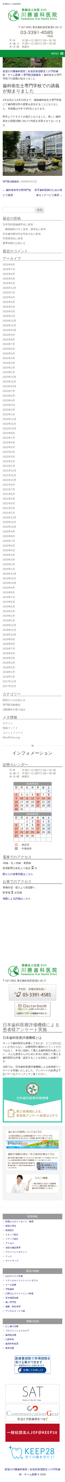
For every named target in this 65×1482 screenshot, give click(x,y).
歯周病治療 (10, 1335)
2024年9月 (9, 334)
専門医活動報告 (11, 181)
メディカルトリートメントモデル (21, 1280)
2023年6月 (9, 395)
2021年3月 (9, 503)
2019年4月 (9, 611)
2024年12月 (9, 320)
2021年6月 (9, 493)
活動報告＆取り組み (14, 709)
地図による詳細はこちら (17, 898)
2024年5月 (9, 353)
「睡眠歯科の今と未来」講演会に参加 (24, 229)
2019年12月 (9, 573)
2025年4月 (9, 306)
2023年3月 (9, 404)
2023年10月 (9, 386)
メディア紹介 (11, 1239)
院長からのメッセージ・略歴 (19, 1221)
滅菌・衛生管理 (13, 1306)
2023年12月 (9, 376)
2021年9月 (9, 484)
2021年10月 (9, 480)
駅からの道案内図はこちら (18, 874)
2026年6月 (9, 273)
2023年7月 (9, 391)
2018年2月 (9, 671)
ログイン (8, 723)
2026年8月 (9, 264)
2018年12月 (9, 625)
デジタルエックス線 (15, 1311)
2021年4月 (9, 498)
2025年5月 (9, 302)
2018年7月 (9, 648)
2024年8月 (9, 339)
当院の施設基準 (13, 1247)
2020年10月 (9, 526)
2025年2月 (9, 315)
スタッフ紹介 (11, 1234)
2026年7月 (9, 269)
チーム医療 (10, 1285)
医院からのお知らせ (14, 700)
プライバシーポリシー (16, 1252)
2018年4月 (9, 662)
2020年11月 (9, 522)
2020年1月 (9, 569)
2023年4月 (9, 400)
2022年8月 (9, 433)
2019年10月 (9, 582)
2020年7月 (9, 540)
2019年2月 (9, 615)
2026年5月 (9, 278)
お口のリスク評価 (14, 1276)
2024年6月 (9, 348)
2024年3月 (9, 362)
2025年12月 (9, 287)
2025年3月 (9, 311)
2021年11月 (9, 475)
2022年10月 (9, 428)
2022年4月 (9, 451)
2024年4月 (9, 358)
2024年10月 (9, 330)
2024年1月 (9, 372)
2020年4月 (9, 554)
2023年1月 (9, 414)
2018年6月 (9, 653)
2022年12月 (9, 419)
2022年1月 (9, 465)
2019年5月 (9, 606)
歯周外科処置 (11, 1343)
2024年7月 (9, 344)
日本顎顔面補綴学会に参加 (18, 224)
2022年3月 (9, 456)
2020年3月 (9, 559)
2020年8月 (9, 536)
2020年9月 (9, 531)
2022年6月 (9, 442)
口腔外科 (9, 1339)
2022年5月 (9, 447)
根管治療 (9, 1348)
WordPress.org (11, 737)
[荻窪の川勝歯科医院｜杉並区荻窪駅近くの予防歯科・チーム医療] (32, 15)
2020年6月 (9, 545)
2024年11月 (9, 325)
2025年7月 (9, 292)
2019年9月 (9, 587)
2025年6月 (9, 297)
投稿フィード (10, 727)
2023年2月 (9, 409)
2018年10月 (9, 634)
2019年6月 (9, 601)
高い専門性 (10, 1302)
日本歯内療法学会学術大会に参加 (22, 233)
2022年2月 (9, 461)
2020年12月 (9, 517)
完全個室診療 (11, 1298)
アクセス (9, 1243)
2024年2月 (9, 367)
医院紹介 (9, 1230)
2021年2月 (9, 508)
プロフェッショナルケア (17, 1330)
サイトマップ (11, 1260)
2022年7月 (9, 437)
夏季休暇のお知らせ (14, 243)
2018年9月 (9, 639)
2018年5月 (9, 658)
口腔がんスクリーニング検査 (19, 1293)
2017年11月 (9, 686)
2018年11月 (9, 629)
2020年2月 (9, 564)
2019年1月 (9, 620)
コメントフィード (13, 732)
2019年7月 (9, 597)
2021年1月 (9, 512)
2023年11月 (9, 381)
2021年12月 (9, 470)
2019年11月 (9, 578)
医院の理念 (10, 1226)
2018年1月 (9, 676)
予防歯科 (9, 1289)
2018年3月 (9, 667)
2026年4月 (9, 283)
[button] (55, 53)
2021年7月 (9, 489)
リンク (8, 1256)
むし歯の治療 (11, 1326)
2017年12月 (9, 681)
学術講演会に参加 (13, 238)
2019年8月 (9, 592)
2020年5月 (9, 550)
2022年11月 (9, 423)
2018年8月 (9, 643)
